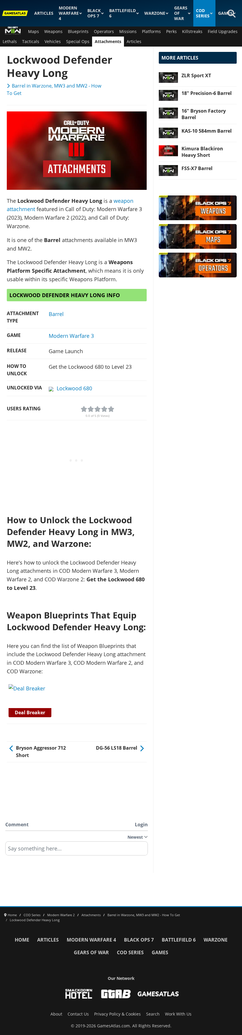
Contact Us (78, 1014)
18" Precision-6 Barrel (207, 93)
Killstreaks (192, 31)
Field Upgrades (223, 31)
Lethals (10, 41)
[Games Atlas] (15, 13)
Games (225, 13)
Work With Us (178, 1014)
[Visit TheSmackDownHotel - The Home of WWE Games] (79, 994)
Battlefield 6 (122, 13)
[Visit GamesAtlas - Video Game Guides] (158, 994)
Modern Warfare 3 (71, 335)
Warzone (154, 13)
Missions (128, 31)
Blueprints (78, 31)
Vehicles (53, 41)
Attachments (108, 41)
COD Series (203, 13)
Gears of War (180, 13)
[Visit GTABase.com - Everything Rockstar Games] (116, 994)
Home (22, 940)
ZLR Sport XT (196, 75)
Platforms (151, 31)
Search (153, 1014)
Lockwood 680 (74, 388)
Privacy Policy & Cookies (117, 1014)
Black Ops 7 (94, 13)
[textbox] (76, 850)
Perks (171, 31)
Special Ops (77, 41)
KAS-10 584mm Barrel (207, 131)
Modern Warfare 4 (69, 13)
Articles (43, 13)
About (56, 1014)
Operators (104, 31)
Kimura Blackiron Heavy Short (202, 151)
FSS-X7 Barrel (197, 168)
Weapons (53, 31)
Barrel (56, 313)
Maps (33, 31)
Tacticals (30, 41)
